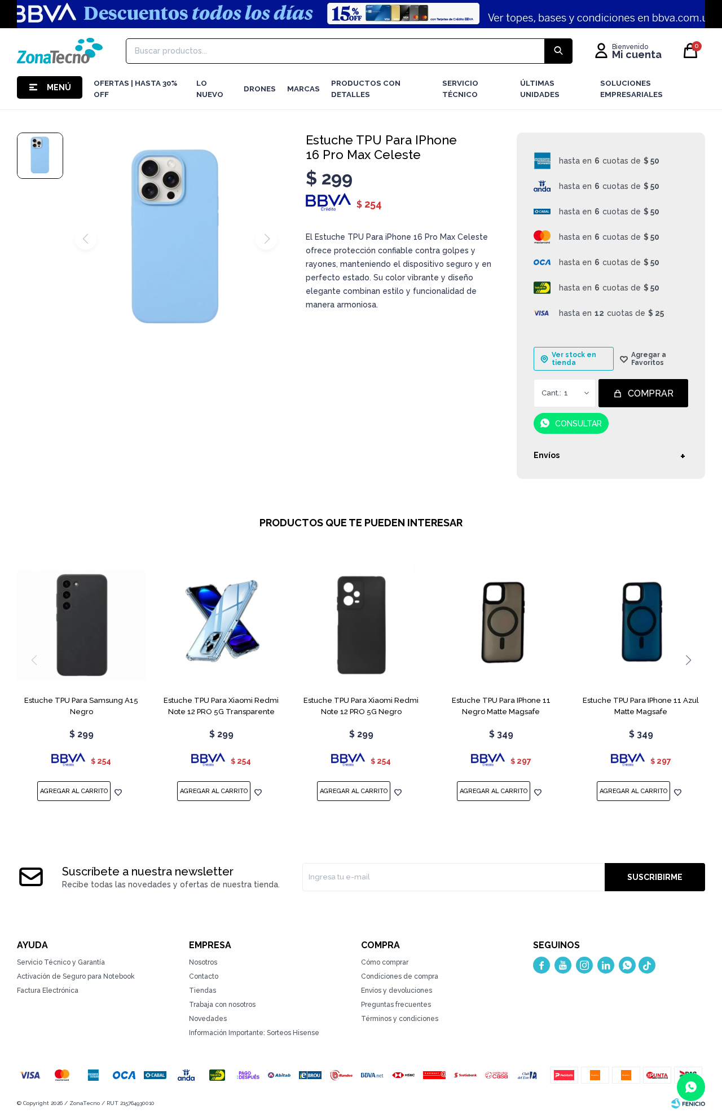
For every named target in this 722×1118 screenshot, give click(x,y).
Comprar (650, 393)
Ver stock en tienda (574, 359)
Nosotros (203, 962)
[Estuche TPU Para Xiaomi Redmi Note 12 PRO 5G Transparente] (221, 625)
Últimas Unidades (540, 89)
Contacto (203, 976)
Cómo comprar (384, 962)
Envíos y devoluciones (396, 990)
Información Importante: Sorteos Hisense (254, 1033)
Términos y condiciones (399, 1019)
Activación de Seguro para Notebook (76, 976)
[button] (688, 660)
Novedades (208, 1019)
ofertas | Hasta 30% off (135, 89)
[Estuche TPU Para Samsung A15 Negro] (81, 625)
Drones (260, 89)
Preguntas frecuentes (396, 1005)
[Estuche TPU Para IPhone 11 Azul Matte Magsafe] (640, 625)
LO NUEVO (209, 89)
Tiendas (202, 990)
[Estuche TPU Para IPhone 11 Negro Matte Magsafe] (501, 625)
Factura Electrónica (47, 990)
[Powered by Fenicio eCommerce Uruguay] (688, 1103)
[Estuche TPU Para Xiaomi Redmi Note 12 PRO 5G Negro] (361, 625)
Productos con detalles (365, 89)
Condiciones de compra (399, 976)
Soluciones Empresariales (631, 89)
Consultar (578, 423)
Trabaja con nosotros (222, 1005)
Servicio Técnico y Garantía (61, 962)
